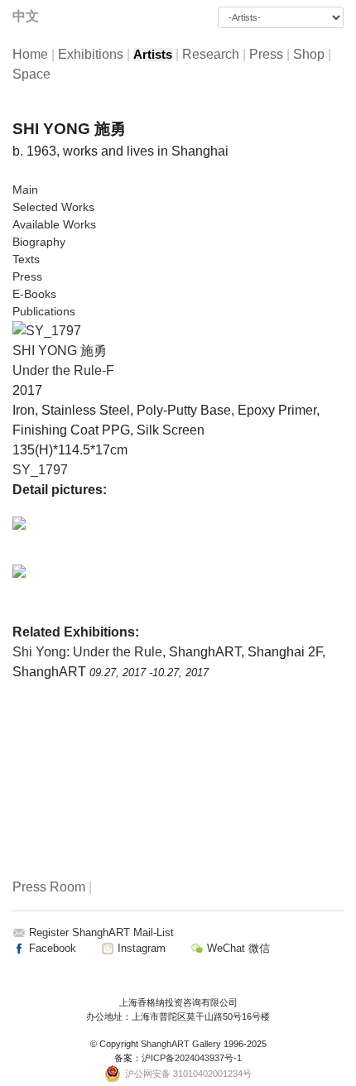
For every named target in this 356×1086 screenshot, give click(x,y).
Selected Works (53, 207)
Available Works (54, 224)
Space (31, 74)
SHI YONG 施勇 (59, 351)
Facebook (51, 948)
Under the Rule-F (63, 370)
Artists (152, 54)
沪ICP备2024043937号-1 (192, 1058)
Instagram (140, 948)
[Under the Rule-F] (46, 330)
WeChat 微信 (237, 948)
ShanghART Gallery (181, 1044)
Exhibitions (90, 54)
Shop (309, 54)
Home (30, 54)
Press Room (48, 887)
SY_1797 (40, 470)
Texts (26, 259)
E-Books (34, 293)
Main (25, 189)
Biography (38, 241)
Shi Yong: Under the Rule (87, 652)
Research (210, 54)
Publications (43, 311)
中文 (25, 16)
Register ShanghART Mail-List (101, 932)
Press (266, 54)
